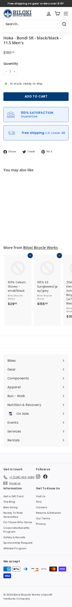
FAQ (38, 502)
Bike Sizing (10, 507)
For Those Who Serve (17, 522)
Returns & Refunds (48, 513)
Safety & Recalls (14, 537)
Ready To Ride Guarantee (13, 515)
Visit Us (41, 496)
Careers (41, 507)
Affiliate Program (14, 548)
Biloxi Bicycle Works (40, 247)
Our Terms (43, 518)
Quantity (10, 64)
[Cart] (57, 14)
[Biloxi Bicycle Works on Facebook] (45, 477)
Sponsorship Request (18, 543)
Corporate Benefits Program (16, 530)
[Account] (48, 14)
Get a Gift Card (13, 496)
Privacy (41, 524)
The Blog (9, 502)
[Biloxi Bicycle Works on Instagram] (38, 477)
